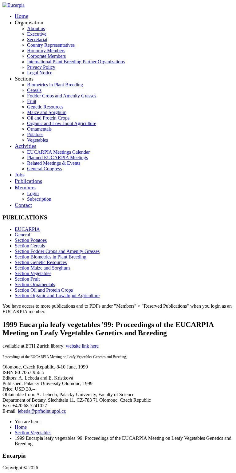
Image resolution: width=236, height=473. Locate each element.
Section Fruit (27, 279)
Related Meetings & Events (53, 163)
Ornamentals (39, 129)
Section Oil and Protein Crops (44, 290)
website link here (82, 346)
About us (36, 28)
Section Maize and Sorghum (42, 267)
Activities (25, 146)
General (22, 234)
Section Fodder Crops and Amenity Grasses (57, 251)
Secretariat (37, 39)
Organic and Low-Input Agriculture (61, 123)
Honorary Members (46, 50)
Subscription (39, 199)
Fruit (31, 101)
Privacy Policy (41, 67)
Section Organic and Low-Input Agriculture (57, 295)
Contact (23, 205)
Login (33, 193)
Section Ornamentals (35, 284)
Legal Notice (39, 72)
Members (25, 187)
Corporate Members (46, 56)
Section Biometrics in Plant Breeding (50, 256)
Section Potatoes (31, 240)
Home (21, 16)
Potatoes (35, 134)
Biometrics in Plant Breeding (55, 84)
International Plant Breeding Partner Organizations (76, 61)
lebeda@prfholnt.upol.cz (42, 411)
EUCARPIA (27, 229)
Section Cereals (30, 245)
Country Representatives (51, 45)
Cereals (34, 90)
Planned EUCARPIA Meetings (57, 157)
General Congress (44, 168)
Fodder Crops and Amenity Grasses (61, 95)
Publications (28, 181)
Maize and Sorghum (46, 112)
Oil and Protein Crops (48, 117)
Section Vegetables (33, 273)
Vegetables (37, 140)
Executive (36, 34)
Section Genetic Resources (41, 262)
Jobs (20, 174)
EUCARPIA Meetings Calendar (58, 152)
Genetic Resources (45, 106)
